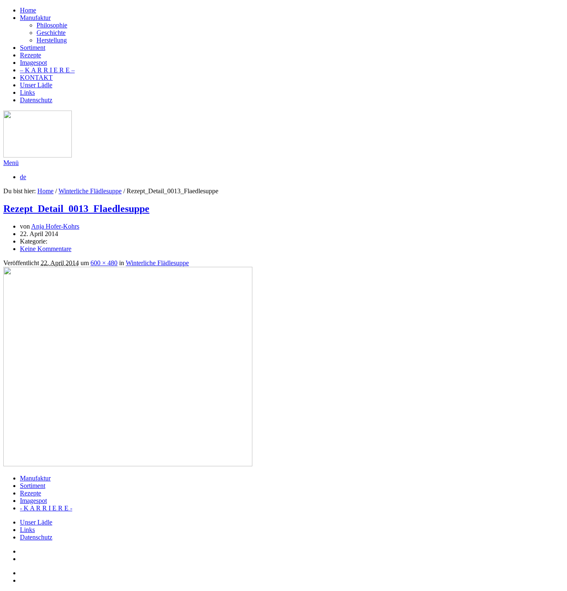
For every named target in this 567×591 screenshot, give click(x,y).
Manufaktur (35, 478)
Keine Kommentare (45, 248)
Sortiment (32, 485)
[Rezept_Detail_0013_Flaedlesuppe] (127, 464)
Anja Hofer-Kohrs (55, 226)
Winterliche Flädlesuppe (90, 191)
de (23, 176)
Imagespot (33, 500)
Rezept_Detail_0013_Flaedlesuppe (76, 208)
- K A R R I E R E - (46, 508)
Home (45, 191)
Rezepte (30, 493)
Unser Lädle (36, 522)
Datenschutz (36, 537)
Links (27, 529)
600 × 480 (103, 262)
